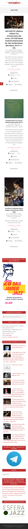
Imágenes (19, 51)
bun (19, 124)
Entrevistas (9, 215)
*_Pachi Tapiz (13, 124)
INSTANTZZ (7, 52)
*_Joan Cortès (12, 50)
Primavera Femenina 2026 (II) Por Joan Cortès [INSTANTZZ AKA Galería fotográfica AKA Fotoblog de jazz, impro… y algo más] (14, 428)
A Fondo (19, 213)
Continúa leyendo (14, 69)
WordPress (19, 526)
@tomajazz (9, 335)
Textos (20, 215)
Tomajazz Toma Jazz (13, 337)
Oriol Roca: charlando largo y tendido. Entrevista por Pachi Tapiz (14, 210)
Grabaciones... (10, 125)
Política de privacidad (7, 525)
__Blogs (20, 127)
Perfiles (15, 215)
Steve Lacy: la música (17, 365)
